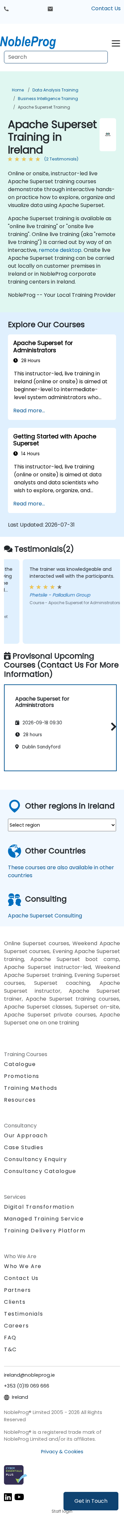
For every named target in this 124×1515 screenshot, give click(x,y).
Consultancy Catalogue (40, 1171)
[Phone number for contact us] (6, 9)
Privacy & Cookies (62, 1451)
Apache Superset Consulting (45, 915)
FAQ (10, 1337)
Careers (16, 1325)
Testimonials (23, 1314)
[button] (112, 726)
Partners (17, 1290)
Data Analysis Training (55, 90)
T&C (10, 1349)
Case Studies (23, 1147)
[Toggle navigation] (116, 42)
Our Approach (26, 1135)
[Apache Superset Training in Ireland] (34, 41)
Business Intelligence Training (48, 98)
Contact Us (106, 8)
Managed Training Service (44, 1218)
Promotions (21, 1076)
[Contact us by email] (50, 9)
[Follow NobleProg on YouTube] (19, 1496)
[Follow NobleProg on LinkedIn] (8, 1496)
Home (18, 90)
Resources (20, 1100)
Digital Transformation (39, 1207)
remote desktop (60, 250)
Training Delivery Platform (45, 1230)
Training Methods (31, 1088)
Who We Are (23, 1266)
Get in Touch (90, 1501)
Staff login (62, 1511)
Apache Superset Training (44, 107)
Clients (14, 1302)
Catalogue (20, 1064)
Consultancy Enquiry (35, 1159)
